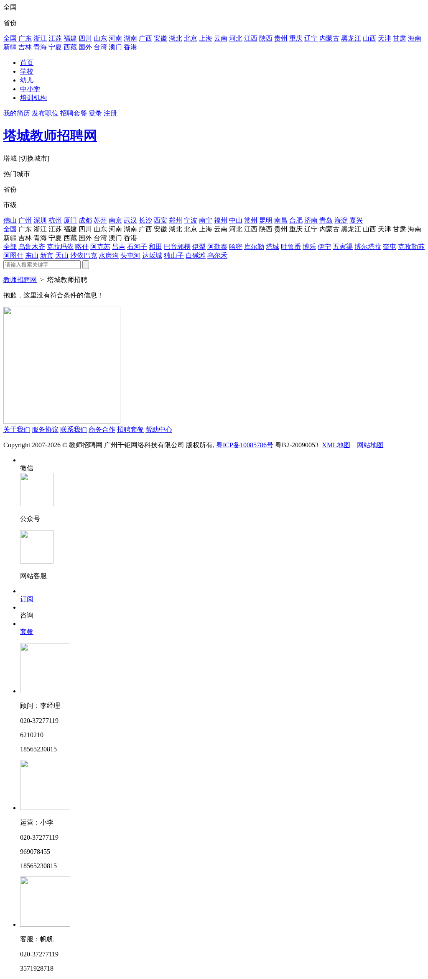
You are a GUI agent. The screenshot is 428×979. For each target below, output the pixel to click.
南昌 (281, 220)
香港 (130, 47)
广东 (25, 38)
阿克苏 (100, 246)
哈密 (235, 246)
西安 (160, 220)
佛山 (10, 220)
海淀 (341, 220)
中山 (235, 220)
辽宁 (311, 38)
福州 (220, 220)
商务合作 (102, 429)
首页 (26, 62)
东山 (31, 255)
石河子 (137, 246)
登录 (95, 113)
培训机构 (33, 97)
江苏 (55, 38)
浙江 (40, 38)
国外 (85, 47)
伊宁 (324, 246)
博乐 (309, 246)
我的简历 (16, 113)
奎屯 (389, 246)
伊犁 (199, 246)
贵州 (281, 38)
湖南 (130, 38)
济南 (311, 220)
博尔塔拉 (367, 246)
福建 (70, 38)
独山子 (174, 255)
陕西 (266, 38)
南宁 (205, 220)
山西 (369, 38)
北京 (190, 38)
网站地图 (370, 444)
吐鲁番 (291, 246)
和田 (155, 246)
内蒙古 (329, 38)
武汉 (130, 220)
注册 (110, 113)
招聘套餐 (73, 113)
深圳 (40, 220)
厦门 (70, 220)
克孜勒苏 (411, 246)
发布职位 (45, 113)
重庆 (296, 38)
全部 (10, 246)
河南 (115, 38)
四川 (85, 38)
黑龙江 (351, 38)
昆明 (266, 220)
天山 (62, 255)
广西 (145, 38)
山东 (100, 38)
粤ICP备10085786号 (244, 444)
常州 (250, 220)
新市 (47, 255)
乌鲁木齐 (31, 246)
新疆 (10, 47)
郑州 (175, 220)
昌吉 (118, 246)
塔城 (272, 246)
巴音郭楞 (177, 246)
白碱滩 (196, 255)
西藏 (70, 47)
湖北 (175, 38)
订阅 (26, 598)
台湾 (100, 47)
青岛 (326, 220)
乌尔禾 (217, 255)
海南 (414, 38)
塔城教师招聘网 (50, 135)
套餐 (26, 631)
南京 (115, 220)
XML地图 (336, 444)
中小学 (30, 88)
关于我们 (16, 429)
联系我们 (73, 429)
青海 (40, 47)
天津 (384, 38)
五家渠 (343, 246)
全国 (10, 38)
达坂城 (152, 255)
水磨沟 (109, 255)
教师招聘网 (20, 279)
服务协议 (45, 429)
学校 (26, 71)
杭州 (55, 220)
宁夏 (55, 47)
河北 (235, 38)
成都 (85, 220)
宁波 (190, 220)
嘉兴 (356, 220)
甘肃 (399, 38)
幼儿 (26, 80)
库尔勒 (254, 246)
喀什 (82, 246)
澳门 (115, 47)
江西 (250, 38)
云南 (220, 38)
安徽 (160, 38)
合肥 (296, 220)
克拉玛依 (60, 246)
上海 (205, 38)
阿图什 (13, 255)
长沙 (145, 220)
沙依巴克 (83, 255)
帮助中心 (158, 429)
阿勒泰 (217, 246)
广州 (25, 220)
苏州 (100, 220)
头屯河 (130, 255)
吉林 (25, 47)
